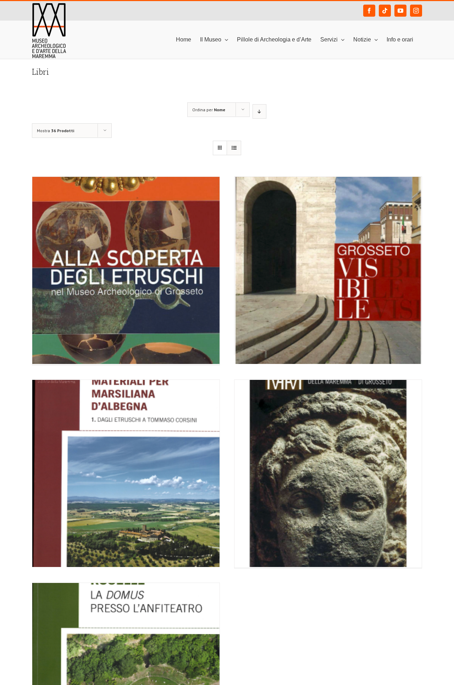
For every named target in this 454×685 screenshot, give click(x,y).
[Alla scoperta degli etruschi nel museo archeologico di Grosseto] (126, 237)
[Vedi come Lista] (234, 148)
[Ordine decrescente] (259, 111)
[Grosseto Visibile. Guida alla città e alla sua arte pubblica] (328, 237)
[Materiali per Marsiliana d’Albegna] (126, 440)
